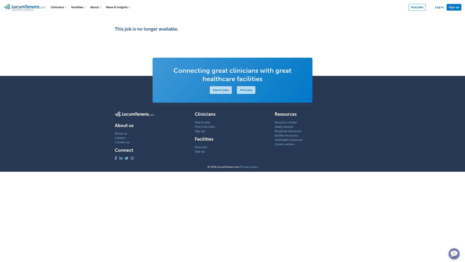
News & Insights (117, 7)
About (94, 7)
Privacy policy (250, 166)
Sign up (454, 7)
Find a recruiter (205, 126)
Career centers (285, 144)
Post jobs (417, 7)
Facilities (77, 7)
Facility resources (286, 135)
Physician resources (288, 131)
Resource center (286, 122)
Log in (439, 7)
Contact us (122, 142)
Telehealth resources (289, 140)
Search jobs (221, 90)
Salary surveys (284, 126)
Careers (120, 138)
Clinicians (57, 7)
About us (121, 133)
